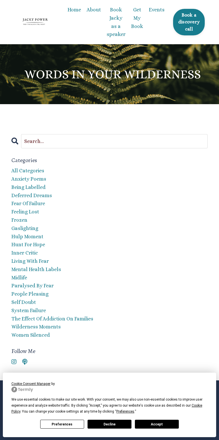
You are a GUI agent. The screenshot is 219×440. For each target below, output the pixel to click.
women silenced (30, 335)
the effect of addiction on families (52, 319)
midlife (19, 277)
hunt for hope (28, 244)
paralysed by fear (32, 285)
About (94, 10)
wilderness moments (36, 327)
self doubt (23, 302)
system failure (28, 310)
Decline (109, 424)
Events (157, 10)
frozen (19, 220)
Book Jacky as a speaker (116, 22)
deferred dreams (31, 195)
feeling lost (25, 212)
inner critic (24, 253)
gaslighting (24, 228)
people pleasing (29, 294)
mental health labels (36, 269)
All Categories (27, 170)
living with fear (30, 261)
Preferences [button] (125, 411)
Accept (157, 424)
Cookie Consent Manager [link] (30, 384)
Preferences (62, 424)
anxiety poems (28, 179)
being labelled (28, 187)
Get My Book (137, 18)
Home (74, 10)
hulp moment (27, 236)
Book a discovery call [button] (189, 22)
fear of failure (28, 203)
